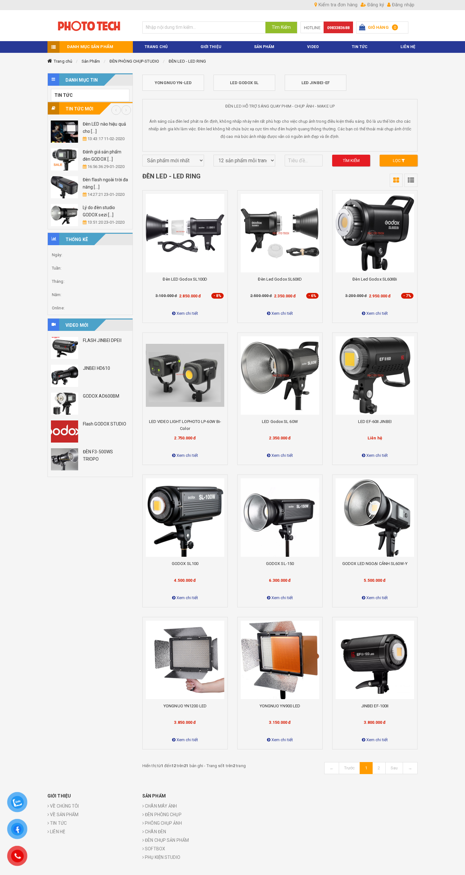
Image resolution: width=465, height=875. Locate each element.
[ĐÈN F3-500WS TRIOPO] (64, 459)
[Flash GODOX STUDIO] (64, 431)
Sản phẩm (264, 47)
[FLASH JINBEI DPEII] (64, 348)
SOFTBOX (154, 848)
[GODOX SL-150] (280, 517)
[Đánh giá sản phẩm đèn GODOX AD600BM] (64, 159)
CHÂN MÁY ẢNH (160, 806)
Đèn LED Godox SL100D (185, 279)
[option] (90, 173)
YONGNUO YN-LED (173, 82)
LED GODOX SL (244, 82)
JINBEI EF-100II (375, 706)
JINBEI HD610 (96, 368)
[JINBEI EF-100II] (375, 659)
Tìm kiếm (351, 160)
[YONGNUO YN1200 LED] (185, 659)
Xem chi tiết (187, 313)
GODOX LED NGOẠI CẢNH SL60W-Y (374, 563)
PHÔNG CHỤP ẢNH (163, 823)
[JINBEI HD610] (64, 376)
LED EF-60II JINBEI (375, 421)
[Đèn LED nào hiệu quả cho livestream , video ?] (64, 132)
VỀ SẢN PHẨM (63, 814)
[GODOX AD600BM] (64, 404)
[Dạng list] (411, 180)
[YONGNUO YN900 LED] (280, 659)
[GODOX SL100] (185, 517)
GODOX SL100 (185, 563)
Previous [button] (116, 110)
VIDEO (313, 47)
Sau (394, 768)
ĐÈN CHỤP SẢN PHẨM (166, 840)
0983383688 (338, 27)
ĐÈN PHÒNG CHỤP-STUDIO (134, 61)
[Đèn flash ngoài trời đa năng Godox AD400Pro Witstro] (64, 187)
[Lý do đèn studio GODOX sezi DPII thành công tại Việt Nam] (64, 215)
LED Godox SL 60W (280, 421)
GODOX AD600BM (101, 396)
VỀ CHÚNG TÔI (64, 806)
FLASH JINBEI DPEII (102, 340)
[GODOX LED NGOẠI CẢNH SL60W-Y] (375, 517)
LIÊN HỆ (57, 831)
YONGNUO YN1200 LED (185, 706)
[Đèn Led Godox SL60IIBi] (375, 233)
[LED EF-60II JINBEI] (375, 375)
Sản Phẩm (91, 61)
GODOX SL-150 (280, 563)
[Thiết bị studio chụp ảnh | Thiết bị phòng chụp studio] (90, 25)
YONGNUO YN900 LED (280, 706)
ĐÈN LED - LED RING (187, 61)
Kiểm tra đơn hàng (337, 5)
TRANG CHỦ (156, 47)
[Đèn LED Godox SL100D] (185, 233)
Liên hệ (407, 47)
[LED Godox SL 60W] (280, 375)
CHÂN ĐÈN (155, 831)
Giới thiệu (211, 47)
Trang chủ (63, 61)
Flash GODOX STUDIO (104, 423)
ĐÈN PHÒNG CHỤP (163, 814)
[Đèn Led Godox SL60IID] (280, 233)
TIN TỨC (360, 47)
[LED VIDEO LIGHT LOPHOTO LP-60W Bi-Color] (185, 375)
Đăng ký (375, 5)
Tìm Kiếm (281, 27)
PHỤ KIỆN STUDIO (162, 857)
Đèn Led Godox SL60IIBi (374, 279)
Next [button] (126, 110)
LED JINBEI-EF (315, 82)
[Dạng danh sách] (396, 180)
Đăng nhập (402, 5)
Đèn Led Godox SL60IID (280, 279)
